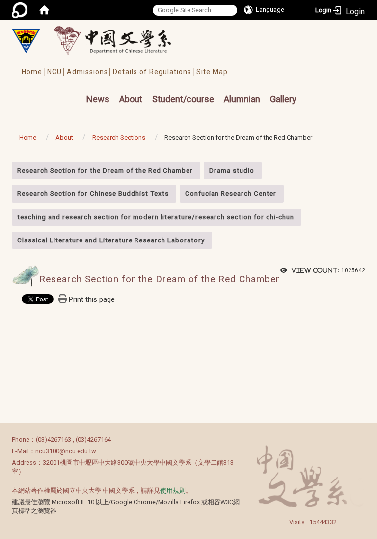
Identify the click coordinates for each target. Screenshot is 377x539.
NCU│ (57, 72)
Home (27, 137)
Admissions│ (90, 72)
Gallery (283, 99)
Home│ (34, 72)
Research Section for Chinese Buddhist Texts (93, 193)
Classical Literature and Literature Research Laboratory (111, 240)
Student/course (183, 99)
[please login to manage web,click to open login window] (19, 10)
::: (6, 167)
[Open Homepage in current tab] (44, 10)
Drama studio (231, 170)
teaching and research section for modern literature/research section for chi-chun (155, 217)
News (97, 99)
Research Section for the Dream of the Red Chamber (105, 170)
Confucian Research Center (230, 193)
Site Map (212, 72)
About (130, 99)
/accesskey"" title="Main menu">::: (69, 90)
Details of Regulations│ (154, 72)
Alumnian (242, 99)
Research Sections (118, 137)
